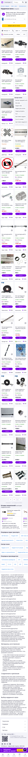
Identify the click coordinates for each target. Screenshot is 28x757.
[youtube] (2, 744)
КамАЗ (3, 564)
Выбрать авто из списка (14, 25)
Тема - (7, 734)
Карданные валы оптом (7, 569)
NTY (19, 559)
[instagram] (7, 744)
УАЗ (15, 564)
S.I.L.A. (9, 564)
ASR (20, 564)
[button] (7, 59)
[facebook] (5, 744)
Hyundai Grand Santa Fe (7, 540)
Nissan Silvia (19, 540)
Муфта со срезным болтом (8, 552)
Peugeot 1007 (14, 535)
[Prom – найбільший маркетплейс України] (2, 2)
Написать (7, 491)
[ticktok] (10, 744)
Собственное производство (8, 559)
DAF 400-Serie (5, 535)
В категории (8, 2)
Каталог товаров (5, 6)
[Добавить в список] (12, 47)
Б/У (24, 34)
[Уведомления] (26, 2)
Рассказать (20, 750)
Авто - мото (14, 6)
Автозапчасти (22, 6)
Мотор (25, 564)
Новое (18, 34)
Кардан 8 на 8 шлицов (17, 547)
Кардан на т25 (5, 547)
